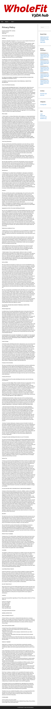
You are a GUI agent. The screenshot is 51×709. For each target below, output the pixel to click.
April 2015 (42, 95)
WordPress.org (43, 118)
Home (2, 21)
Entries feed (42, 115)
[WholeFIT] (25, 10)
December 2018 (43, 93)
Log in (41, 113)
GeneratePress (31, 707)
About (12, 21)
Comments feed (43, 116)
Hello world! (42, 42)
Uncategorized (43, 104)
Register (6, 21)
